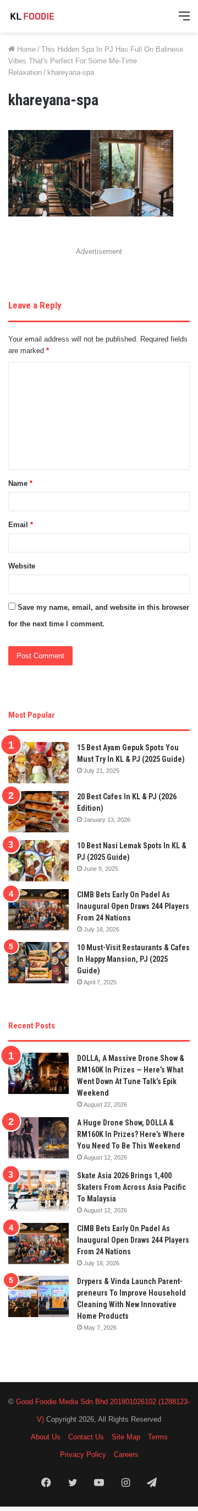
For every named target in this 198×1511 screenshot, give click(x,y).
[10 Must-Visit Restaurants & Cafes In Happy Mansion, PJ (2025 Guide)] (38, 962)
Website (21, 566)
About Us (46, 1437)
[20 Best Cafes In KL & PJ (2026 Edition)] (38, 811)
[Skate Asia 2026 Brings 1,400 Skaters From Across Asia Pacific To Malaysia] (38, 1190)
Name (20, 483)
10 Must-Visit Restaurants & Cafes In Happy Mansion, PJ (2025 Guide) (133, 959)
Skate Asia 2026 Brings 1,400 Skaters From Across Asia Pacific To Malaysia (131, 1187)
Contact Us (86, 1437)
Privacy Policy (83, 1454)
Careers (126, 1454)
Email (20, 525)
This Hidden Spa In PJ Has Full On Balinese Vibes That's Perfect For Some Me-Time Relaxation (95, 61)
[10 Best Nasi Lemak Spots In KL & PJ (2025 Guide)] (38, 860)
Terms (158, 1437)
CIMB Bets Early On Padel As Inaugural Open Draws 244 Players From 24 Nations (133, 906)
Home (25, 49)
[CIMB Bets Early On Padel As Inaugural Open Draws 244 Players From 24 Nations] (38, 909)
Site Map (126, 1437)
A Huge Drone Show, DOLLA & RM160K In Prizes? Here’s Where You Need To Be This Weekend (131, 1134)
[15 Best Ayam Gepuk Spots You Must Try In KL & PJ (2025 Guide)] (38, 762)
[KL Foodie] (52, 16)
